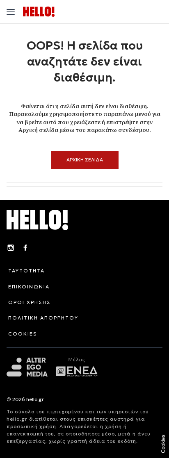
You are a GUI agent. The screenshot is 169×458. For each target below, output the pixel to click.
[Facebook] (25, 249)
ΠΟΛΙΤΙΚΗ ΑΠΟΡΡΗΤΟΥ (43, 318)
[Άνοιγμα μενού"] (11, 12)
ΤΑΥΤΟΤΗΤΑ (26, 271)
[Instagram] (11, 249)
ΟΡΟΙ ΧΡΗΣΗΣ (29, 302)
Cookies (163, 444)
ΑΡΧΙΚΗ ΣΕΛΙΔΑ (84, 159)
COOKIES (22, 334)
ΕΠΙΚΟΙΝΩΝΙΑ (29, 286)
